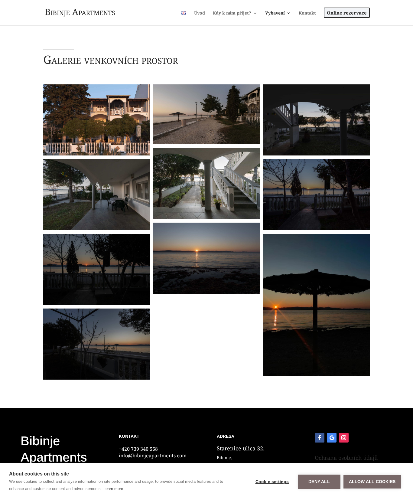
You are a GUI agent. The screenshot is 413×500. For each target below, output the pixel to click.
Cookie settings (272, 481)
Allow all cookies (372, 481)
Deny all (319, 481)
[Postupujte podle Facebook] (319, 438)
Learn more (113, 488)
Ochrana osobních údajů (346, 457)
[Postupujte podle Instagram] (344, 438)
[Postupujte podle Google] (332, 438)
